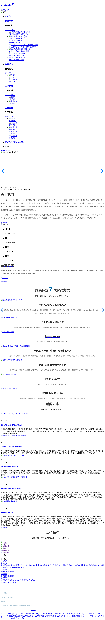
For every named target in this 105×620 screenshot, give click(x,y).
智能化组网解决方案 (16, 60)
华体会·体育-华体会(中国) (55, 614)
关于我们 (9, 108)
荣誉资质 (12, 129)
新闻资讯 (9, 64)
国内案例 (12, 99)
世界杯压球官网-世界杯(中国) (33, 616)
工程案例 (9, 86)
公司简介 (12, 121)
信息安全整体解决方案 (17, 38)
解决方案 (9, 21)
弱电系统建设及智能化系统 (19, 34)
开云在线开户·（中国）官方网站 (12, 614)
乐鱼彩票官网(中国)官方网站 (35, 614)
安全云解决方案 (15, 43)
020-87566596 (5, 150)
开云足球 (7, 4)
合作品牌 (12, 138)
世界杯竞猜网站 (17, 616)
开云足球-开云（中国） (15, 142)
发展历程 (12, 134)
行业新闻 (12, 81)
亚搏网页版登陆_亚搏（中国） (56, 616)
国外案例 (12, 103)
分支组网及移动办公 (16, 55)
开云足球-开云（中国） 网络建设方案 (22, 47)
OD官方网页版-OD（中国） (75, 614)
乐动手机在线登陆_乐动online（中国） (81, 616)
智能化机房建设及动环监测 (19, 51)
